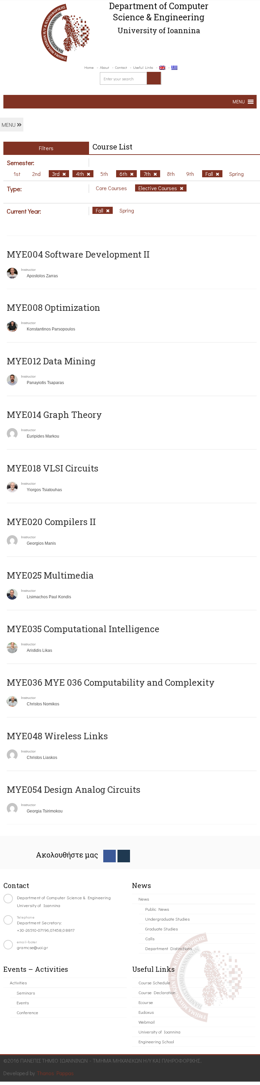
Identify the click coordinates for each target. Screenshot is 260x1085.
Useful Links (143, 67)
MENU (9, 124)
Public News (157, 909)
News (143, 899)
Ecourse (145, 1002)
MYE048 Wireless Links (57, 736)
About (104, 67)
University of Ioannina (159, 1031)
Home (89, 67)
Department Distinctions (168, 948)
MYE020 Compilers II (51, 521)
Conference (27, 1012)
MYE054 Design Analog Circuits (73, 789)
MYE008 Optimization (53, 307)
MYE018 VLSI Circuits (53, 468)
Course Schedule (154, 982)
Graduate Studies (161, 928)
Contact (121, 67)
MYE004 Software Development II (78, 254)
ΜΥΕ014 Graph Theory (54, 414)
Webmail (146, 1022)
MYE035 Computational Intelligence (83, 629)
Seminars (26, 993)
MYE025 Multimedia (50, 575)
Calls (149, 938)
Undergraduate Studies (167, 919)
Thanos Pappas (55, 1073)
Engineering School (156, 1041)
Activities (18, 982)
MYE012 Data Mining (51, 361)
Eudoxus (146, 1012)
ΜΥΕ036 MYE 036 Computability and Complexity (111, 682)
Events (23, 1002)
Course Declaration (156, 992)
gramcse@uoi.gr (32, 947)
